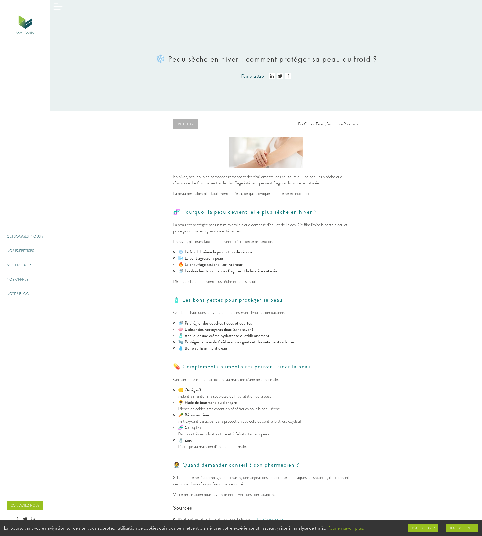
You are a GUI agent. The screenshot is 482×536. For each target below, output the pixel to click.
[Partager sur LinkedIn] (272, 76)
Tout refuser (423, 528)
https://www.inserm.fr (271, 519)
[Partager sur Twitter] (280, 76)
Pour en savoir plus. (345, 528)
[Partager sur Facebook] (288, 76)
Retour (186, 124)
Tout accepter (462, 528)
